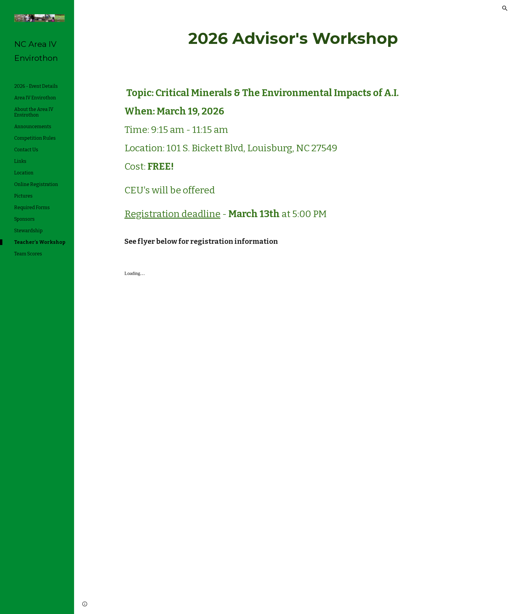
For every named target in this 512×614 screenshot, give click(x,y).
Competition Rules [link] (35, 138)
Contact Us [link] (26, 149)
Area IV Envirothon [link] (35, 98)
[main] (293, 38)
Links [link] (20, 161)
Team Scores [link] (28, 254)
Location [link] (23, 173)
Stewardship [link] (28, 230)
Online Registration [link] (36, 184)
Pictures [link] (23, 196)
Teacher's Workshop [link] (39, 242)
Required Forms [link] (32, 207)
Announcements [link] (32, 126)
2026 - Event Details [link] (36, 86)
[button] (505, 8)
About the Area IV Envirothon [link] (33, 112)
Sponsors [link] (24, 219)
